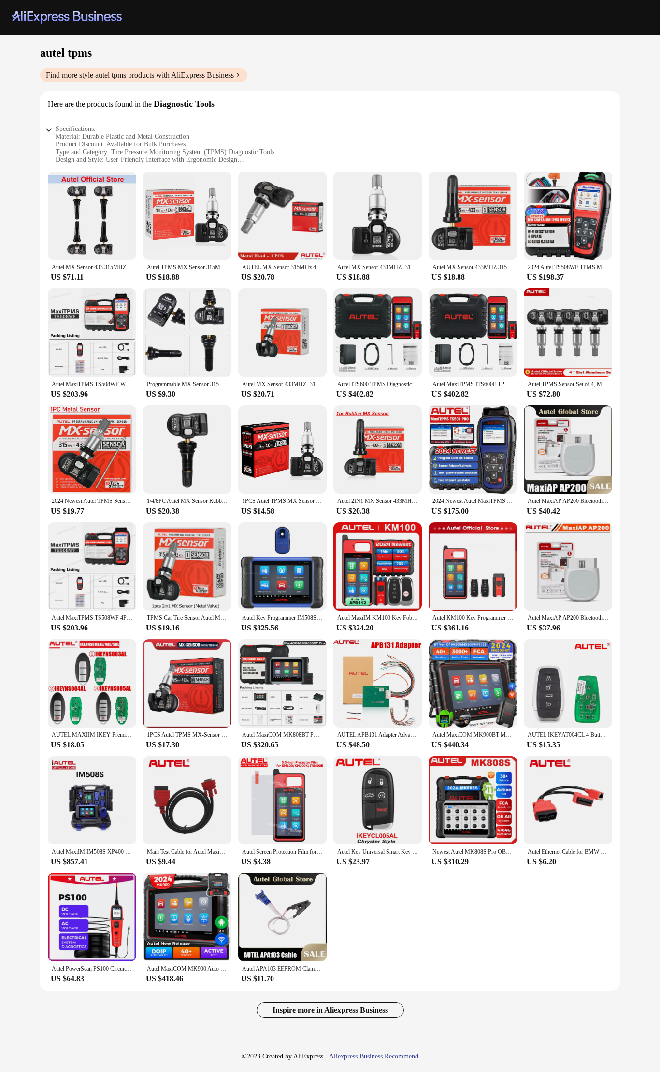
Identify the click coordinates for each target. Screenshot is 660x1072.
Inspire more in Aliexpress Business (330, 1010)
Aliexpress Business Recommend (373, 1056)
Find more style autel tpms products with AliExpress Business (140, 75)
